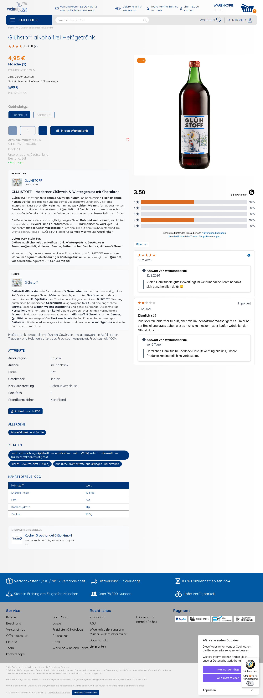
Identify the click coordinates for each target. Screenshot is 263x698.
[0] (247, 8)
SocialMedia (61, 617)
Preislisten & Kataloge (68, 629)
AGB (93, 623)
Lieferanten (98, 646)
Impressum (97, 617)
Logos (57, 623)
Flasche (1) (19, 115)
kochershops (15, 654)
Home (11, 27)
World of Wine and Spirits (70, 648)
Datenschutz (99, 640)
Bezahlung (13, 623)
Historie (11, 642)
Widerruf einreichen (85, 692)
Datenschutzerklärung (227, 660)
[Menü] (257, 660)
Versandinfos (15, 629)
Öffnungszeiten (17, 636)
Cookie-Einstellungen (59, 692)
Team (10, 648)
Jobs (56, 642)
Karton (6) (44, 115)
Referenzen (61, 636)
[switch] (250, 683)
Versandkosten (24, 76)
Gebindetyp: (18, 106)
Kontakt (12, 617)
